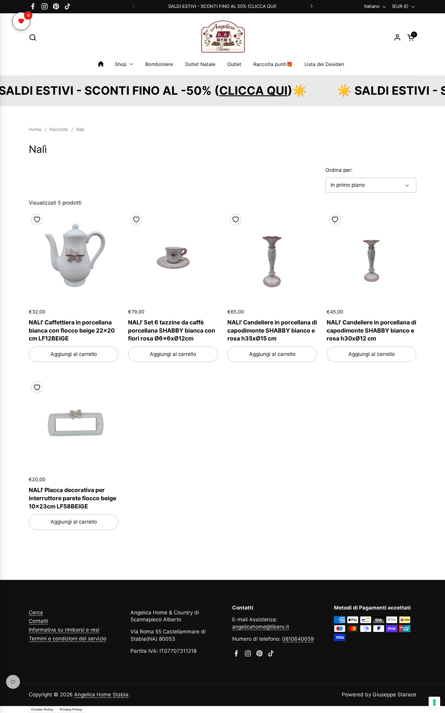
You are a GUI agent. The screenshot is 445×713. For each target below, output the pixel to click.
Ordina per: (339, 170)
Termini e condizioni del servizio (67, 639)
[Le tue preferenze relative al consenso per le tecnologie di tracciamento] (434, 702)
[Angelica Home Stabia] (222, 37)
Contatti (38, 621)
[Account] (397, 37)
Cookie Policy (42, 709)
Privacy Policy (71, 709)
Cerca (36, 613)
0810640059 (298, 639)
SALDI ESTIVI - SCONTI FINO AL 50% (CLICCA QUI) (222, 6)
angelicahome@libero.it (260, 627)
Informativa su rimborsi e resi (64, 630)
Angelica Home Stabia (101, 695)
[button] (32, 37)
